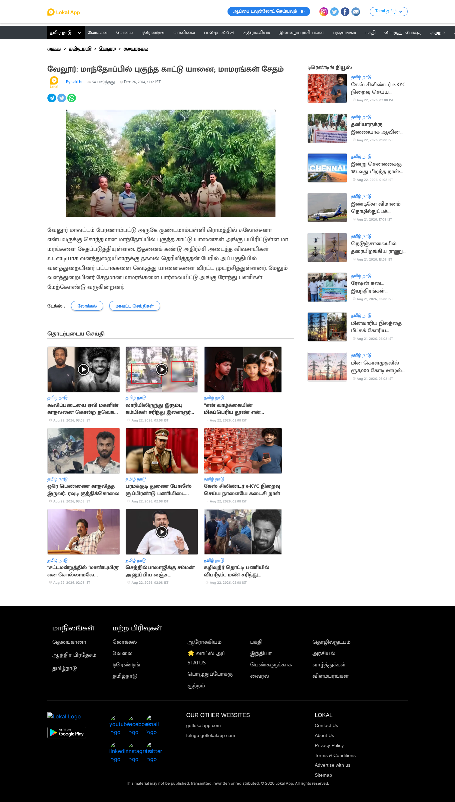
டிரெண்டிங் (126, 664)
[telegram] (52, 102)
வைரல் (259, 676)
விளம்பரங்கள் (330, 676)
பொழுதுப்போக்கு (210, 674)
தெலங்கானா (69, 642)
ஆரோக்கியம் (205, 642)
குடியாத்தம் (136, 49)
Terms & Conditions (335, 755)
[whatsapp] (72, 102)
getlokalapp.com (203, 725)
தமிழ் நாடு (61, 33)
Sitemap (323, 775)
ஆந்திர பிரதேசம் (74, 655)
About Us (324, 735)
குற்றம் (196, 685)
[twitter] (62, 102)
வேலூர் (107, 49)
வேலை (123, 653)
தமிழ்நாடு (64, 668)
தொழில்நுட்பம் (331, 642)
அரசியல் (323, 653)
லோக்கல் (125, 642)
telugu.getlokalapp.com (210, 735)
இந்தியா (261, 653)
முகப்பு (54, 49)
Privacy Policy (329, 745)
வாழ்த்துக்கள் (329, 664)
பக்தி (256, 642)
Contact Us (326, 725)
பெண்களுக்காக (271, 664)
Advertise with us (332, 765)
